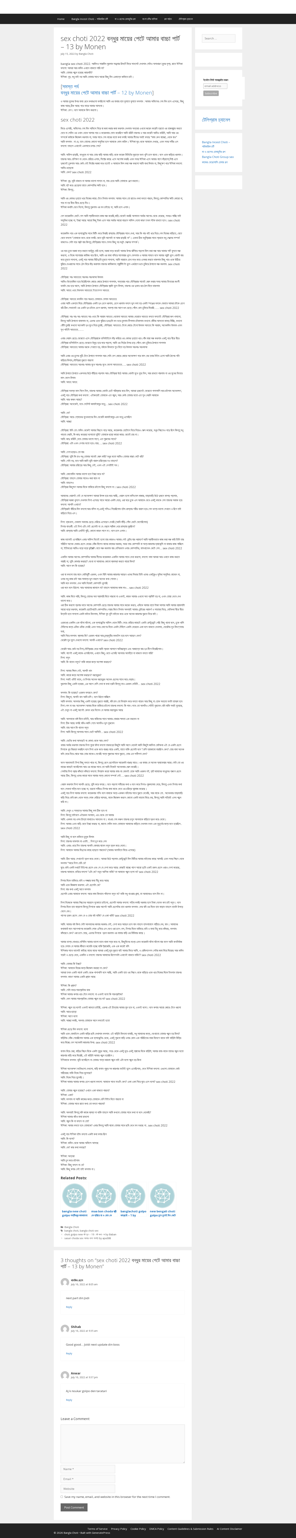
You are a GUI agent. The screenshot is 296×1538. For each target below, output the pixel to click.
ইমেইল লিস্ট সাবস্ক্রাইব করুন (215, 80)
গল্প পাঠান (168, 19)
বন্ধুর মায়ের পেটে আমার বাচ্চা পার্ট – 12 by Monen (106, 92)
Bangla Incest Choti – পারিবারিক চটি (89, 19)
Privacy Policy (119, 1528)
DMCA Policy (156, 1528)
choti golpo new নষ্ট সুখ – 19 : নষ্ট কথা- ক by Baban (90, 1234)
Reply (69, 1307)
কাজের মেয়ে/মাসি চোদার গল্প (214, 162)
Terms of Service (97, 1528)
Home (61, 19)
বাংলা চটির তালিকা (149, 19)
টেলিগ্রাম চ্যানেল (186, 19)
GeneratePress (101, 1532)
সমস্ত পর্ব (70, 86)
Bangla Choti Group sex (218, 157)
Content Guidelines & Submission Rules (190, 1528)
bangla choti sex (89, 1230)
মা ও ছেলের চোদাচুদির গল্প (125, 19)
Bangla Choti (71, 1227)
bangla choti (71, 1230)
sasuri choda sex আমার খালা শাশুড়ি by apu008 (87, 1238)
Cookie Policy (138, 1528)
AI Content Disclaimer (229, 1528)
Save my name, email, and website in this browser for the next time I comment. (117, 1497)
